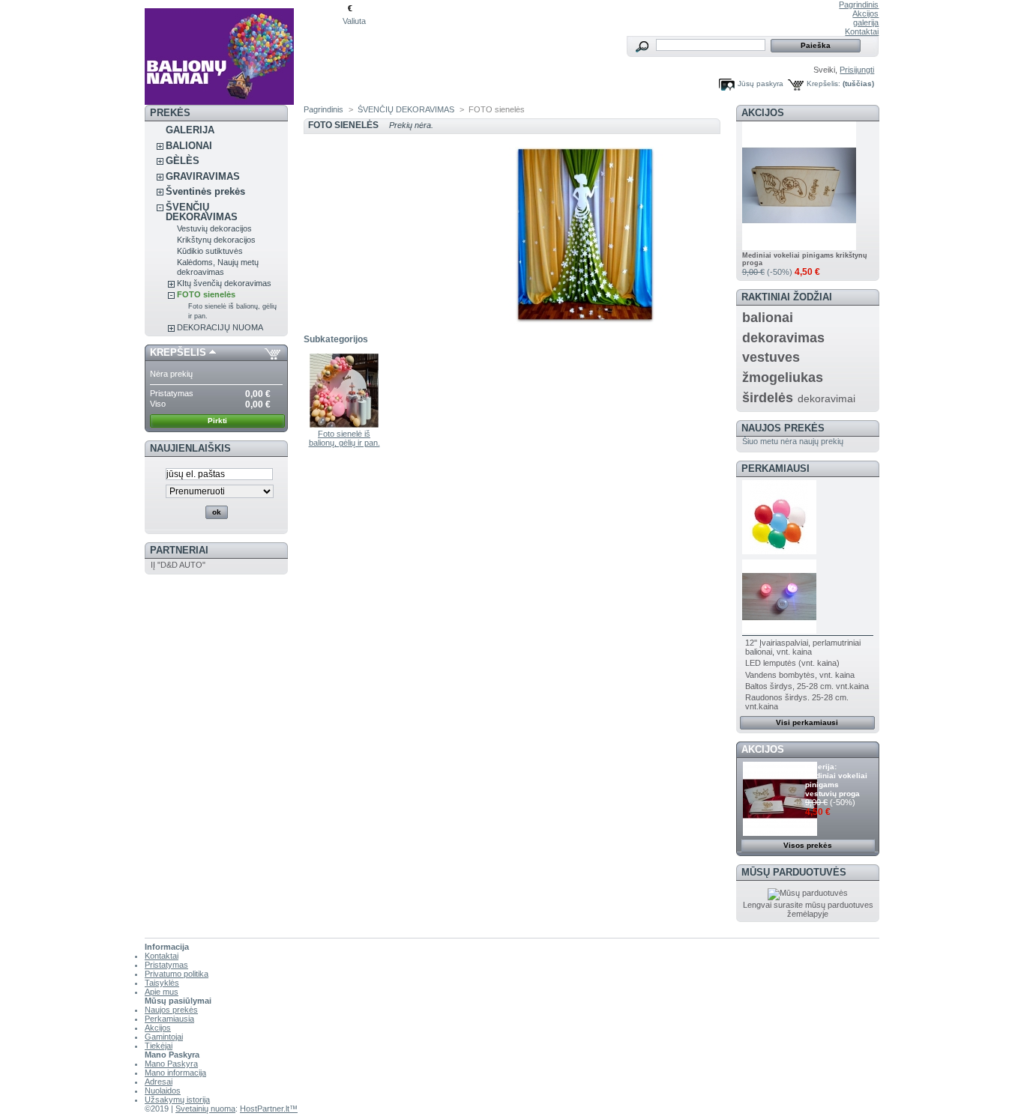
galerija (866, 22)
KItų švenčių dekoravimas (224, 283)
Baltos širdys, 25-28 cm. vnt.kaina (807, 686)
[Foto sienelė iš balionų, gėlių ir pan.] (344, 424)
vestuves (771, 357)
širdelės (767, 397)
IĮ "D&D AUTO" (178, 564)
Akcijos (865, 13)
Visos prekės (807, 845)
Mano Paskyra (171, 1063)
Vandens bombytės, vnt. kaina (800, 674)
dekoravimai (826, 398)
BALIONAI (189, 145)
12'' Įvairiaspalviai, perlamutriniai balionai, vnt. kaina (803, 647)
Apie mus (161, 991)
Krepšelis (178, 352)
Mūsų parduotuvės (793, 872)
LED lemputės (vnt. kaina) (792, 662)
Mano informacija (175, 1072)
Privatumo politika (176, 973)
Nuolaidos (163, 1090)
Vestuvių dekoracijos (214, 228)
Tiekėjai (158, 1045)
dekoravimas (783, 337)
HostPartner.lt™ (269, 1108)
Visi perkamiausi (807, 722)
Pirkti (217, 420)
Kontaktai (862, 31)
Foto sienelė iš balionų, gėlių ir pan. (344, 438)
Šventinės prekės (205, 191)
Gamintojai (164, 1036)
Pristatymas (166, 964)
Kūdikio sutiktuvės (210, 250)
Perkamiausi (775, 468)
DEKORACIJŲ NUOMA (220, 327)
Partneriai (179, 550)
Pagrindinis (859, 4)
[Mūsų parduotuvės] (808, 892)
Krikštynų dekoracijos (216, 239)
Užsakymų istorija (177, 1099)
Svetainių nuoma (205, 1108)
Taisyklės (162, 982)
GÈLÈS (182, 160)
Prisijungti (857, 69)
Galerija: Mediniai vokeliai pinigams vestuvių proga (836, 780)
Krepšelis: (823, 83)
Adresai (158, 1081)
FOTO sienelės (206, 294)
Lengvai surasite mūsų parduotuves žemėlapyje (808, 909)
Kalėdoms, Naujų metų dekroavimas (218, 267)
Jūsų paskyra (760, 83)
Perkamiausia (169, 1018)
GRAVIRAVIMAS (203, 176)
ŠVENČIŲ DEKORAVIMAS (202, 211)
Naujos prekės (783, 428)
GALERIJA (190, 130)
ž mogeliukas (782, 377)
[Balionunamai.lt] (244, 52)
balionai (767, 317)
